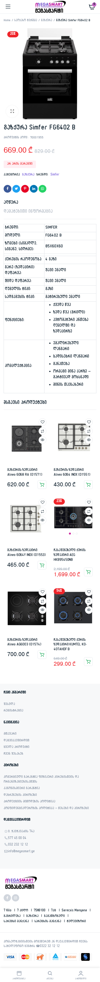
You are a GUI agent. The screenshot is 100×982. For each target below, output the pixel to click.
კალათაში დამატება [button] (42, 484)
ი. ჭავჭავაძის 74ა (21, 832)
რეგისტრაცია (13, 711)
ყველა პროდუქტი (16, 747)
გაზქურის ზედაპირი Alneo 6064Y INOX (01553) (26, 553)
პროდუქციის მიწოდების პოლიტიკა (29, 802)
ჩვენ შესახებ (13, 754)
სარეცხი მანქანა (17, 921)
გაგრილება (13, 916)
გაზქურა (46, 21)
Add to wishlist (42, 422)
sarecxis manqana (75, 910)
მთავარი (10, 734)
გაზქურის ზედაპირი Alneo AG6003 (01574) (24, 643)
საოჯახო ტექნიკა (25, 21)
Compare (42, 431)
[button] (12, 111)
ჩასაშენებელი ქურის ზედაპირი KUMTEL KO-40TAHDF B (70, 645)
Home (7, 21)
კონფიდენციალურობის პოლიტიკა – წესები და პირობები (46, 808)
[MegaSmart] (50, 6)
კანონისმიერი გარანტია (22, 788)
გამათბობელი (55, 916)
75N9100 (40, 910)
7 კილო (23, 910)
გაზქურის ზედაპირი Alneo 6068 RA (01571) (24, 473)
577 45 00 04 (17, 838)
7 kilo (8, 910)
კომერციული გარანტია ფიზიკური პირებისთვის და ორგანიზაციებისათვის (41, 780)
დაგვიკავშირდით (16, 741)
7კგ (54, 910)
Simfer (54, 175)
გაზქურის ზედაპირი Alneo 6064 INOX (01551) (72, 473)
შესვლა (9, 704)
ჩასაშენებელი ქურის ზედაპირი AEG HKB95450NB (70, 555)
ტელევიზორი (76, 921)
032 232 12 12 (18, 845)
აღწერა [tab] (11, 203)
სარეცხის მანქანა (48, 921)
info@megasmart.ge (21, 852)
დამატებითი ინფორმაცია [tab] (28, 212)
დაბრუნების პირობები (20, 795)
